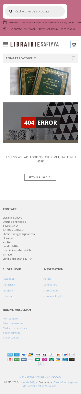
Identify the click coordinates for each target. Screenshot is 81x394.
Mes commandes (13, 323)
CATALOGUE (54, 376)
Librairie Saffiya (28, 382)
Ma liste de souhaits (15, 328)
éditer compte (11, 337)
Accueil (40, 376)
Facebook (9, 278)
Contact (7, 296)
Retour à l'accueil (40, 177)
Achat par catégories (21, 58)
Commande (50, 284)
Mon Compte (51, 290)
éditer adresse (12, 333)
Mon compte (10, 318)
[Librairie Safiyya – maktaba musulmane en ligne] (36, 44)
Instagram (9, 284)
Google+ (8, 290)
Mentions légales (53, 296)
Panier (47, 278)
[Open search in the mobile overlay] (35, 11)
